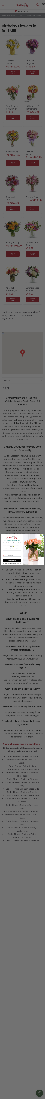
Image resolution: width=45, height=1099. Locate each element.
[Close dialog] (42, 535)
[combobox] (4, 555)
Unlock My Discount (12, 560)
